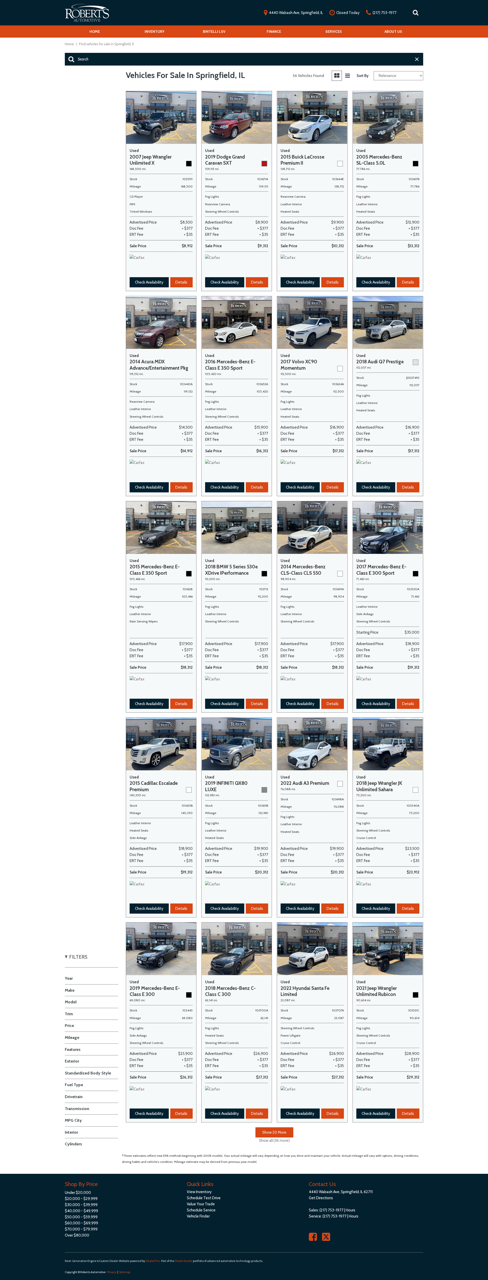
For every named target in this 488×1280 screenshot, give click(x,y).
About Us (393, 31)
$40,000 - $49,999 (81, 1211)
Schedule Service (201, 1210)
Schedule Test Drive (204, 1198)
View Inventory (199, 1192)
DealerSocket (183, 1261)
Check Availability (149, 282)
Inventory (154, 31)
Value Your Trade (201, 1204)
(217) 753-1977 (331, 1210)
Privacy (111, 1272)
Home (94, 31)
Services (333, 31)
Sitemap (124, 1272)
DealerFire (153, 1261)
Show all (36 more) (274, 1140)
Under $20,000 (78, 1192)
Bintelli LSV (214, 31)
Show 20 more (274, 1132)
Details (181, 282)
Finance (274, 31)
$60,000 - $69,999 (81, 1223)
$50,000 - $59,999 (81, 1217)
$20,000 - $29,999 (81, 1198)
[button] (415, 12)
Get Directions (321, 1198)
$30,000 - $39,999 (81, 1205)
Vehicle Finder (198, 1216)
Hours (350, 1210)
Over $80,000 (77, 1235)
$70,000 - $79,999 (81, 1229)
